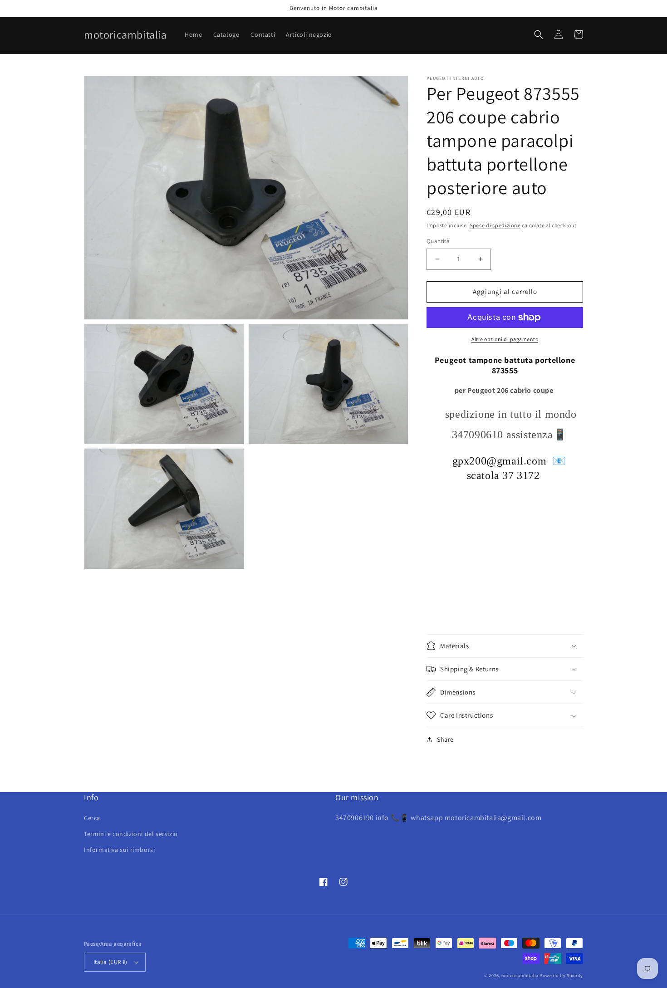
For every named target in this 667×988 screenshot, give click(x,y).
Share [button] (445, 739)
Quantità (438, 241)
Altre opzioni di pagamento (504, 339)
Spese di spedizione (495, 225)
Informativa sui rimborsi (119, 850)
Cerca (92, 818)
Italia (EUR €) (110, 962)
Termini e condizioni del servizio (131, 834)
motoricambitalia (519, 975)
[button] (539, 34)
